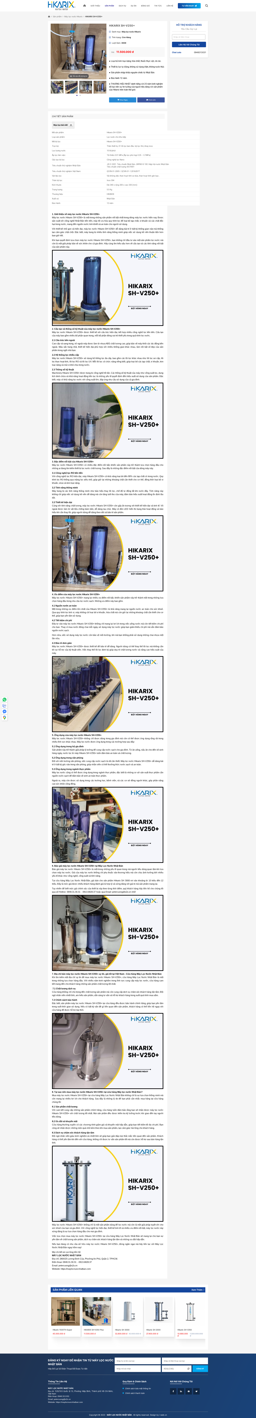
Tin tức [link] (158, 6)
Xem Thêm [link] (197, 1290)
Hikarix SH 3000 (122, 1330)
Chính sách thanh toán (135, 1393)
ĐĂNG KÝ (200, 1369)
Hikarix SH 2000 (153, 1330)
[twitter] (196, 1391)
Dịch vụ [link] (122, 6)
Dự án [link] (133, 6)
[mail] (188, 1391)
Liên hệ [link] (170, 6)
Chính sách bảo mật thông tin (138, 1388)
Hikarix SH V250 (184, 1330)
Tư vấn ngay (188, 6)
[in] (180, 1391)
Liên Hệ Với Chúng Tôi (189, 44)
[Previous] (56, 51)
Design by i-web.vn (158, 1415)
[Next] (101, 51)
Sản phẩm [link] (109, 6)
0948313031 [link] (200, 52)
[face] (173, 1391)
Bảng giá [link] (145, 6)
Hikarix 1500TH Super (62, 1330)
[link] (84, 5)
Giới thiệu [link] (95, 6)
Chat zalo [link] (176, 52)
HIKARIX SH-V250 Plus (94, 1330)
